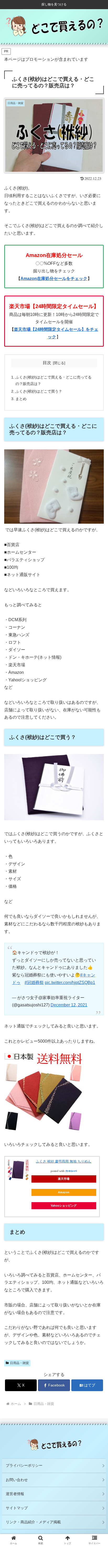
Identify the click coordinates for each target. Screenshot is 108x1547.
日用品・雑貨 (19, 1363)
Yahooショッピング (64, 1205)
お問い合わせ (17, 1480)
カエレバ (71, 1171)
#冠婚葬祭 (34, 982)
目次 (47, 362)
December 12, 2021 (69, 1005)
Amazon (63, 1192)
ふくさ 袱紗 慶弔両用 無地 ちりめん (63, 1161)
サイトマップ (17, 1508)
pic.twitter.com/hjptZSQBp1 (70, 982)
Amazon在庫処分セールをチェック (53, 278)
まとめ (20, 399)
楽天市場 (63, 1178)
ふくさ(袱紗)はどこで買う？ (38, 391)
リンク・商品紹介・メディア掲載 (33, 1522)
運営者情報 (15, 1494)
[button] (97, 1016)
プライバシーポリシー (24, 1465)
